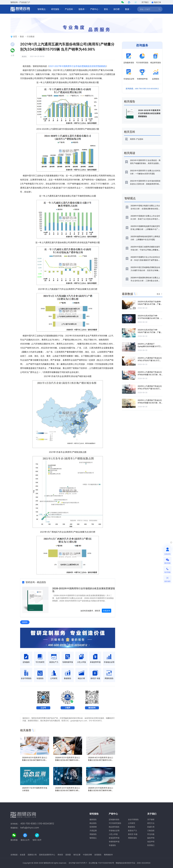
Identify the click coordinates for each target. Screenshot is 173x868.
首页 (15, 36)
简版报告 (93, 834)
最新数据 (127, 294)
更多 (158, 294)
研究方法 (150, 823)
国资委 (68, 855)
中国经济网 (87, 855)
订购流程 (150, 830)
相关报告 (129, 101)
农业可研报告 (133, 819)
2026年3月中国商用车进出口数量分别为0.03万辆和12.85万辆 (67, 790)
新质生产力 (132, 830)
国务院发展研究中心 (47, 855)
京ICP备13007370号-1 (78, 863)
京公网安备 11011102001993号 (101, 863)
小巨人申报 (113, 834)
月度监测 (93, 830)
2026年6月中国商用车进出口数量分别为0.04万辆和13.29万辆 (34, 760)
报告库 (82, 9)
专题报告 (112, 845)
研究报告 (55, 9)
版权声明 (150, 838)
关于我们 (145, 2)
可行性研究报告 (115, 823)
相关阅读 (129, 153)
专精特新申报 (114, 841)
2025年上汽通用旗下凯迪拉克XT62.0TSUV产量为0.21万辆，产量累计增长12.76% (150, 360)
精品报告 (93, 823)
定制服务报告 (114, 819)
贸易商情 (93, 827)
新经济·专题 (132, 834)
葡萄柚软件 (108, 855)
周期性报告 (132, 838)
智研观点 (41, 9)
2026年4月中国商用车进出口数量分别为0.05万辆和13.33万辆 (100, 760)
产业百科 (69, 9)
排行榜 (116, 9)
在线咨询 (106, 611)
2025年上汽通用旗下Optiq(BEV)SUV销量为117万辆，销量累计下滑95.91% (149, 346)
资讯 (106, 9)
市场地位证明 (114, 830)
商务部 (60, 855)
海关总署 (76, 855)
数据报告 (131, 827)
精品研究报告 (114, 827)
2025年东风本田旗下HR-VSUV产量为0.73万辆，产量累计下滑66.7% (150, 332)
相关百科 (129, 131)
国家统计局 (32, 855)
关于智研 (150, 819)
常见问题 (150, 834)
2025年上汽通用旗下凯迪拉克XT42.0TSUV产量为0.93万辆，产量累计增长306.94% (150, 388)
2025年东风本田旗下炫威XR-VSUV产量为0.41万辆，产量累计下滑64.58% (150, 304)
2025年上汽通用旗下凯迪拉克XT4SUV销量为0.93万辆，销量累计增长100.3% (150, 402)
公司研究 (131, 823)
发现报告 (97, 855)
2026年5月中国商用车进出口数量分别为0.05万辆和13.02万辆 (67, 760)
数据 (127, 9)
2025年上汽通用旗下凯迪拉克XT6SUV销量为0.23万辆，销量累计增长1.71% (150, 374)
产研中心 (94, 9)
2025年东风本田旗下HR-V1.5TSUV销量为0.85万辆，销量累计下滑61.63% (150, 318)
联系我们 (150, 845)
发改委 (22, 855)
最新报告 (93, 819)
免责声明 (150, 841)
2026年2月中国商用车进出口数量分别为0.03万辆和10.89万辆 (100, 790)
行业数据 (30, 36)
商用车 (24, 56)
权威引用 (150, 827)
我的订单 (157, 2)
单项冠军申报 (114, 838)
